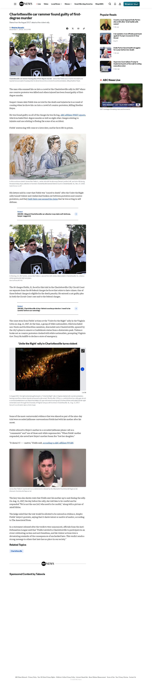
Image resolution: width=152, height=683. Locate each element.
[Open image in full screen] (83, 351)
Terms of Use (111, 677)
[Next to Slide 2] (82, 369)
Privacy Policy (32, 677)
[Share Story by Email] (78, 28)
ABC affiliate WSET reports (73, 114)
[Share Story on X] (73, 28)
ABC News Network (21, 677)
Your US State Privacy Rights (46, 677)
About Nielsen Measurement (97, 677)
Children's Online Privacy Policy (65, 677)
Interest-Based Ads (82, 677)
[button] (15, 4)
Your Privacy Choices (122, 677)
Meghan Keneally (18, 27)
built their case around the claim (43, 198)
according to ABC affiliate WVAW (58, 442)
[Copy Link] (84, 28)
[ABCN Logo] (25, 3)
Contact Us (132, 677)
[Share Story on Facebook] (67, 28)
